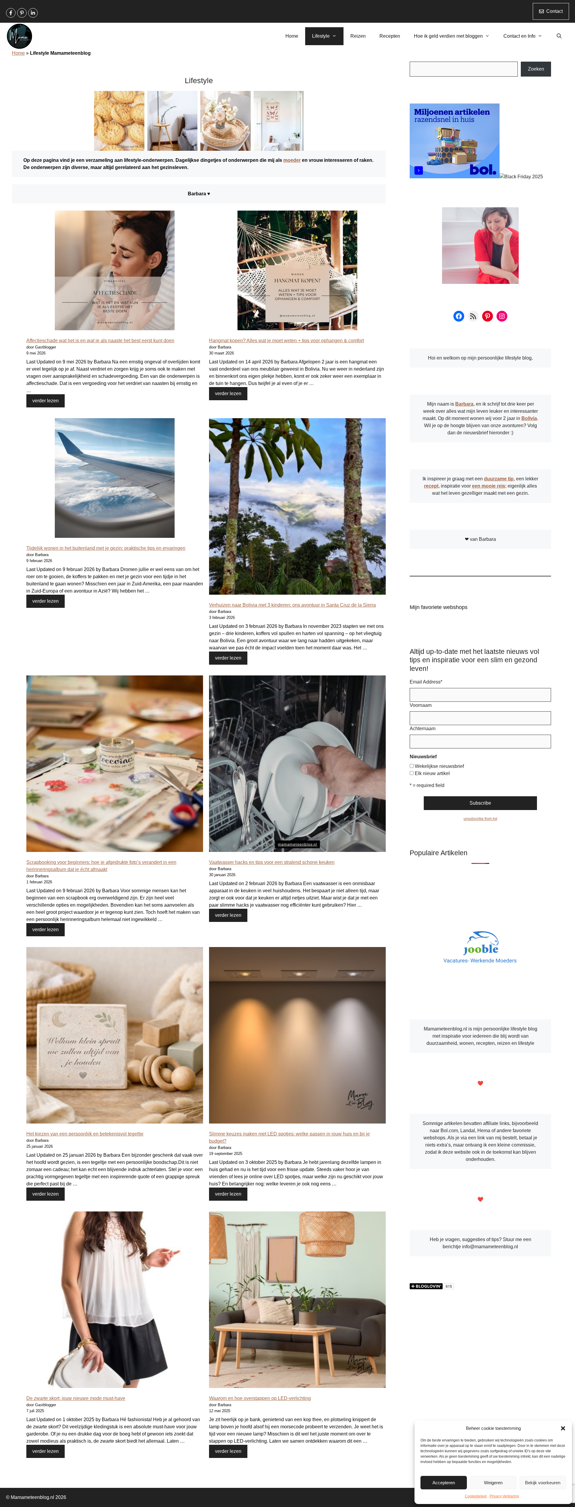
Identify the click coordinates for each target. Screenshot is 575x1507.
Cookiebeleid (476, 1496)
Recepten (389, 36)
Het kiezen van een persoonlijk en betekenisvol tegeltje (84, 1133)
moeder (292, 160)
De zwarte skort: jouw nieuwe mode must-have (75, 1398)
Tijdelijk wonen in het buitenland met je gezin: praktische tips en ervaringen (105, 548)
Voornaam (421, 705)
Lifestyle (321, 36)
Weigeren (493, 1482)
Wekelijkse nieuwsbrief (439, 766)
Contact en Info (519, 36)
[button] (563, 1428)
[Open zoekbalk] (559, 36)
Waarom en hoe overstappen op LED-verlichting (260, 1398)
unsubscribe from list (480, 819)
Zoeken (536, 68)
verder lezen (45, 400)
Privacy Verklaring (504, 1496)
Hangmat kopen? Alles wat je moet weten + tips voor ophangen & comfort (286, 340)
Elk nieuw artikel (432, 773)
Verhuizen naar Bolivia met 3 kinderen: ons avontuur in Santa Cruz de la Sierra (292, 605)
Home (291, 36)
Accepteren (443, 1482)
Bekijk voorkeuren (542, 1482)
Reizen (358, 36)
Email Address (426, 681)
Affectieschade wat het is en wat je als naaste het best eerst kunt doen (100, 340)
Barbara (464, 404)
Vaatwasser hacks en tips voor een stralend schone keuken (272, 862)
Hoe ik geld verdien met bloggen (448, 36)
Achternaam (422, 728)
